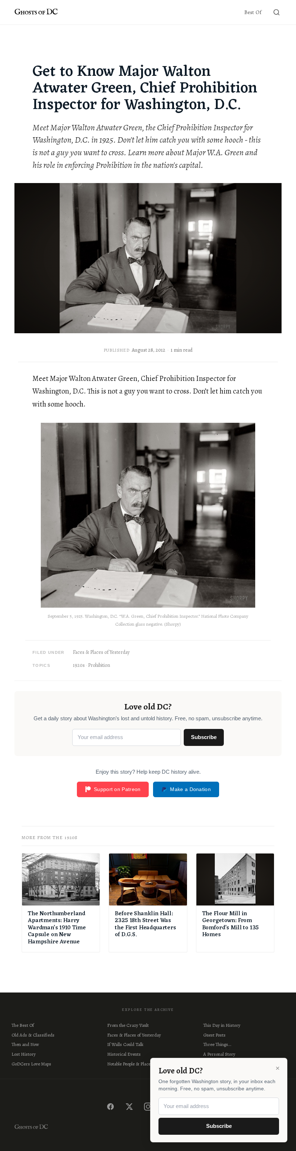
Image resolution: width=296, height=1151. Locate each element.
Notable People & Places (130, 1064)
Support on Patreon (117, 789)
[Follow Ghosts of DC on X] (129, 1106)
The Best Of (23, 1025)
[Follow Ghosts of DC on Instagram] (148, 1106)
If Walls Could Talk (125, 1044)
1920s (79, 665)
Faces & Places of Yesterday (101, 652)
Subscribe (204, 737)
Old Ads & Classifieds (33, 1035)
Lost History (24, 1054)
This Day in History (221, 1025)
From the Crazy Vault (128, 1025)
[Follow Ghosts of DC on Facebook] (110, 1106)
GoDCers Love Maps (31, 1064)
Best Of (252, 12)
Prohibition (99, 665)
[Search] (276, 12)
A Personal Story (219, 1054)
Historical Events (124, 1054)
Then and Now (25, 1044)
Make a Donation (190, 789)
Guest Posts (214, 1035)
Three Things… (217, 1044)
